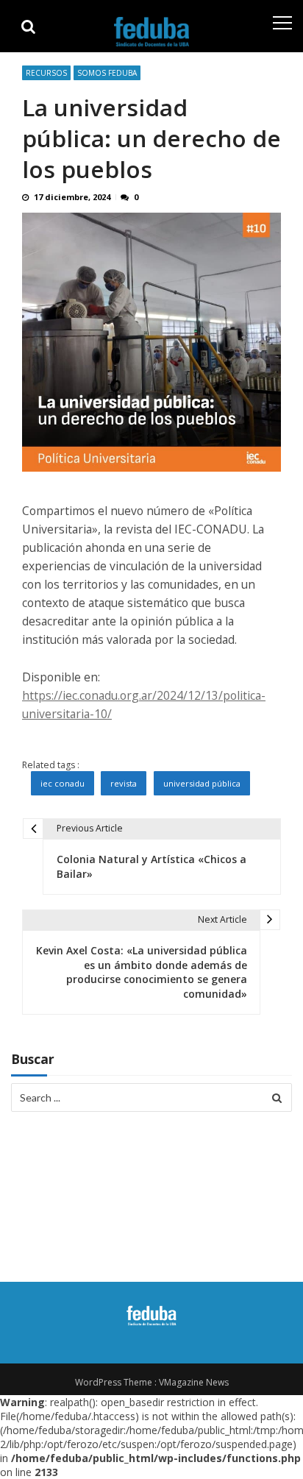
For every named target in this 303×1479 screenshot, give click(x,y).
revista (123, 783)
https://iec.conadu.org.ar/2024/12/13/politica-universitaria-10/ (143, 704)
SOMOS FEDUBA (107, 73)
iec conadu (62, 783)
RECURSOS (46, 73)
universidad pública (201, 783)
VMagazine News (194, 1382)
